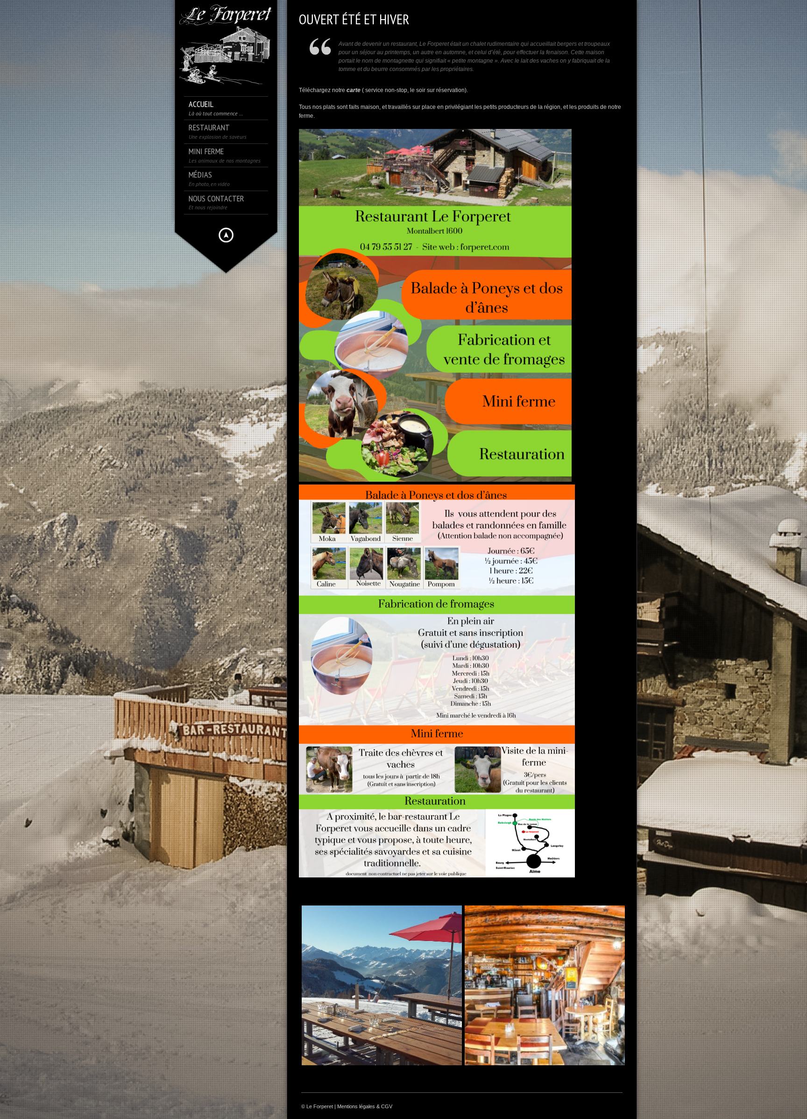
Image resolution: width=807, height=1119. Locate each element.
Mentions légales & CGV (364, 1106)
